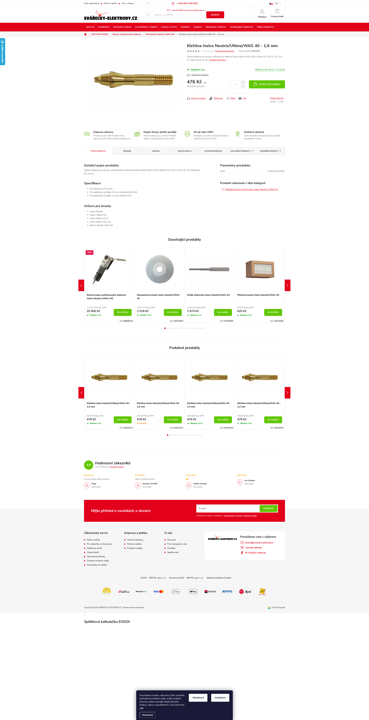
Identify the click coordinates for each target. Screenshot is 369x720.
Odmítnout (198, 697)
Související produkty (240, 151)
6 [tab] (178, 328)
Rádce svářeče (110, 3)
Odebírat (268, 508)
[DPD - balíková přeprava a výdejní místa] (245, 591)
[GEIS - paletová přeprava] (262, 591)
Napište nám (173, 552)
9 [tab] (186, 328)
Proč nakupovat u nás (177, 544)
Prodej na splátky (135, 548)
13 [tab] (196, 328)
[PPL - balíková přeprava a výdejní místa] (228, 591)
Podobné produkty (269, 151)
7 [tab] (180, 328)
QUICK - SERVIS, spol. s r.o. (153, 577)
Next (287, 285)
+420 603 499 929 (253, 547)
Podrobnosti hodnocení (224, 51)
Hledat (215, 14)
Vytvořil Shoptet (278, 607)
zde (141, 708)
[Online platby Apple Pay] (193, 591)
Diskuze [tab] (156, 151)
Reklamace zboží (94, 548)
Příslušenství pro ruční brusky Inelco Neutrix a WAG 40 (251, 189)
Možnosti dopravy (135, 540)
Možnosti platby (134, 544)
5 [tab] (175, 328)
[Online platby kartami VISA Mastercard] (158, 591)
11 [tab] (191, 328)
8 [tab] (183, 328)
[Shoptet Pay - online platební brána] (141, 591)
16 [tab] (204, 328)
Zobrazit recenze (117, 467)
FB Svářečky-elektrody (255, 552)
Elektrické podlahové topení (219, 577)
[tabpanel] (109, 285)
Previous (81, 285)
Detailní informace (217, 60)
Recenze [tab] (127, 151)
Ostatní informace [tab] (213, 151)
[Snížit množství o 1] (243, 86)
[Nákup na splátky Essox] (210, 591)
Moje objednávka (91, 3)
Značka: (277, 98)
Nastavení (147, 715)
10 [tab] (188, 328)
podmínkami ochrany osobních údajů (240, 515)
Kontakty (171, 548)
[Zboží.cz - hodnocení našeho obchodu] (124, 591)
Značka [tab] (184, 151)
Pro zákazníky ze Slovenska (99, 544)
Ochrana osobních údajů (98, 561)
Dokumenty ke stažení (97, 565)
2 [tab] (167, 328)
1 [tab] (165, 328)
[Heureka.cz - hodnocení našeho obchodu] (106, 591)
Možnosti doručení (199, 75)
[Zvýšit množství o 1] (243, 82)
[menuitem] (90, 27)
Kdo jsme (171, 540)
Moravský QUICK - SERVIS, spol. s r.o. (186, 577)
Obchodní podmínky (96, 556)
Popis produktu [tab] (98, 151)
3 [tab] (170, 328)
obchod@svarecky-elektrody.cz (259, 542)
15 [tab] (201, 328)
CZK (276, 3)
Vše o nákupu (128, 3)
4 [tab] (173, 328)
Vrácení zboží (93, 552)
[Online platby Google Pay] (176, 591)
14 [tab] (198, 328)
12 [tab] (193, 328)
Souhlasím (220, 697)
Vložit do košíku (269, 84)
